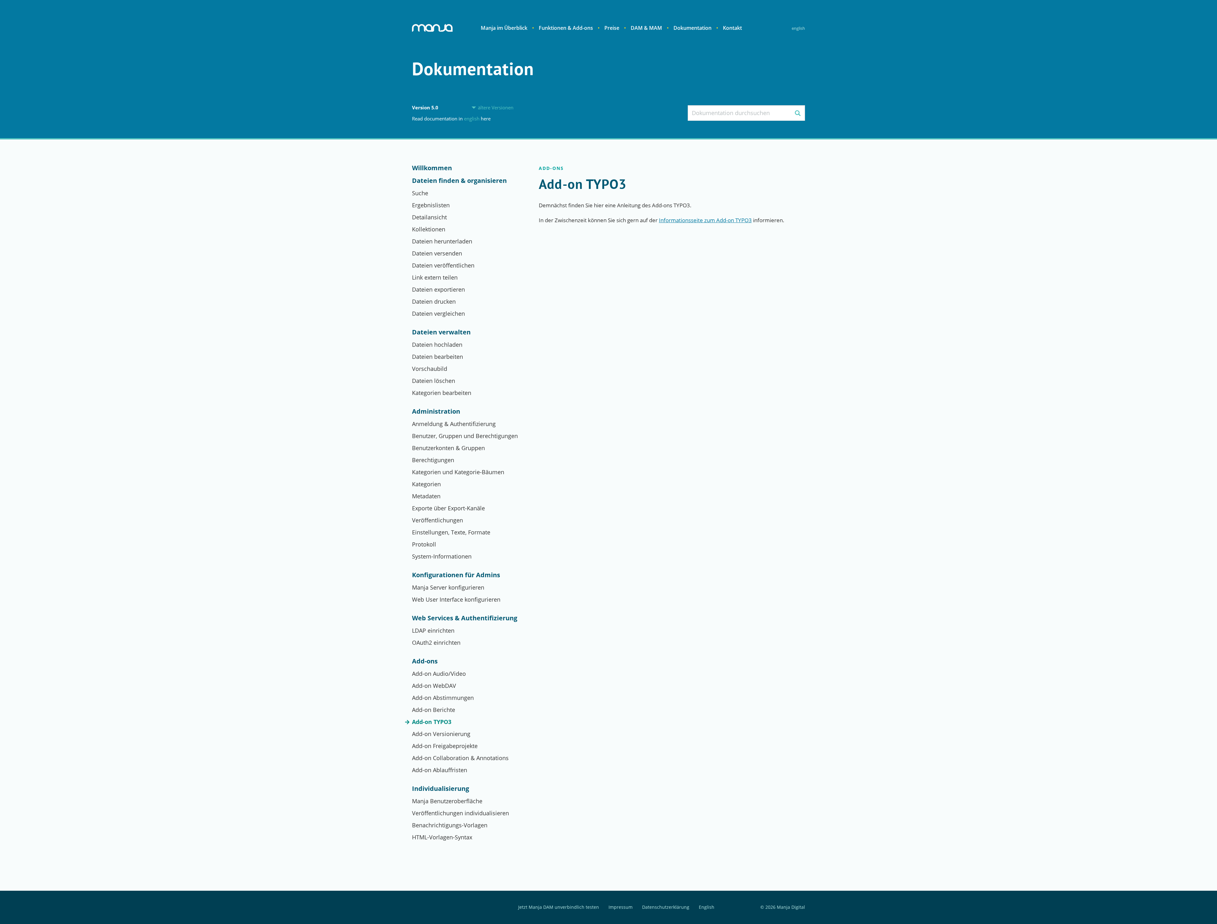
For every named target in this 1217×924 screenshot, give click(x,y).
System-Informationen (442, 556)
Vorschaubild (429, 369)
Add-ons (425, 661)
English (798, 28)
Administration (436, 411)
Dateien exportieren (438, 289)
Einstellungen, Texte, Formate (451, 532)
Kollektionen (428, 229)
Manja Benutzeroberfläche (447, 801)
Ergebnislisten (431, 205)
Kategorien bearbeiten (441, 393)
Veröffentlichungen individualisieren (460, 813)
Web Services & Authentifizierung (464, 618)
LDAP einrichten (433, 630)
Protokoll (424, 544)
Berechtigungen (433, 460)
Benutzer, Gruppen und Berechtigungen (465, 436)
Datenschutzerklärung (665, 907)
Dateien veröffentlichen (443, 265)
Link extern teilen (435, 277)
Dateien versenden (437, 253)
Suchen (797, 113)
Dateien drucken (434, 301)
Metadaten (426, 496)
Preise (611, 27)
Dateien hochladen (437, 344)
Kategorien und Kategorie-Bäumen (458, 472)
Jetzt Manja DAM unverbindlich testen (558, 907)
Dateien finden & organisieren (459, 181)
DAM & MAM (646, 27)
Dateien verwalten (441, 332)
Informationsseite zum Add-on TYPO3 (705, 220)
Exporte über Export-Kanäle (448, 508)
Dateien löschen (433, 381)
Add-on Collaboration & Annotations (460, 758)
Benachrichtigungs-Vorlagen (449, 825)
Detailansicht (429, 217)
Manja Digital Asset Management (432, 28)
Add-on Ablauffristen (439, 770)
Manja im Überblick (504, 27)
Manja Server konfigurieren (448, 587)
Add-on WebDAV (434, 685)
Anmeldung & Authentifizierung (454, 424)
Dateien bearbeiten (437, 356)
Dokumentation (692, 27)
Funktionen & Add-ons (566, 27)
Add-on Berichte (433, 710)
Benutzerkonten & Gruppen (448, 448)
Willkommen (432, 168)
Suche (420, 193)
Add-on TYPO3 (431, 722)
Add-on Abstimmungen (443, 698)
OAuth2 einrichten (436, 642)
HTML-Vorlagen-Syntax (442, 837)
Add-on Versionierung (441, 734)
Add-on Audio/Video (439, 673)
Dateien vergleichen (438, 313)
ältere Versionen (495, 107)
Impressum (620, 907)
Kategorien (426, 484)
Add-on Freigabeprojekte (445, 746)
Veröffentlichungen (437, 520)
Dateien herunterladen (442, 241)
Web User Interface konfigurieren (456, 599)
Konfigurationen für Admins (456, 575)
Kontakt (732, 27)
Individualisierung (440, 788)
